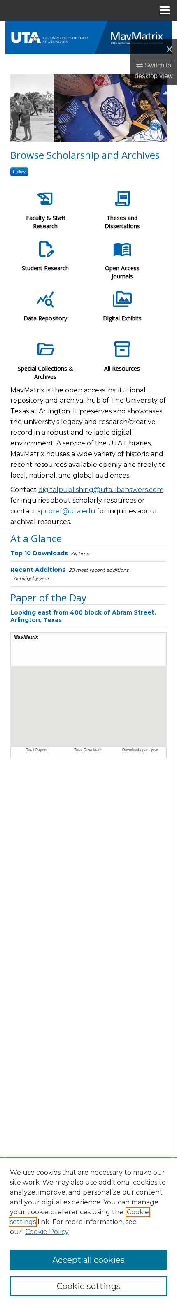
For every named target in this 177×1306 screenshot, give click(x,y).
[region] (88, 1231)
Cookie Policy (47, 1232)
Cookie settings (89, 1286)
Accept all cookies (88, 1260)
